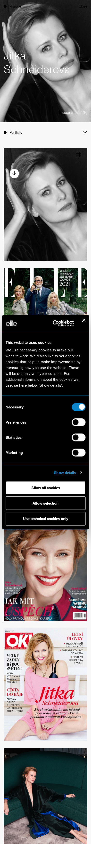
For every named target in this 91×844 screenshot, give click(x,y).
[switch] (78, 422)
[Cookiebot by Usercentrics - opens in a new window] (55, 323)
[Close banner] (83, 323)
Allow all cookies (45, 488)
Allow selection (45, 503)
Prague (15, 6)
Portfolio (16, 132)
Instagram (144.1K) (73, 112)
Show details (65, 472)
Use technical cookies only (45, 519)
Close (83, 6)
